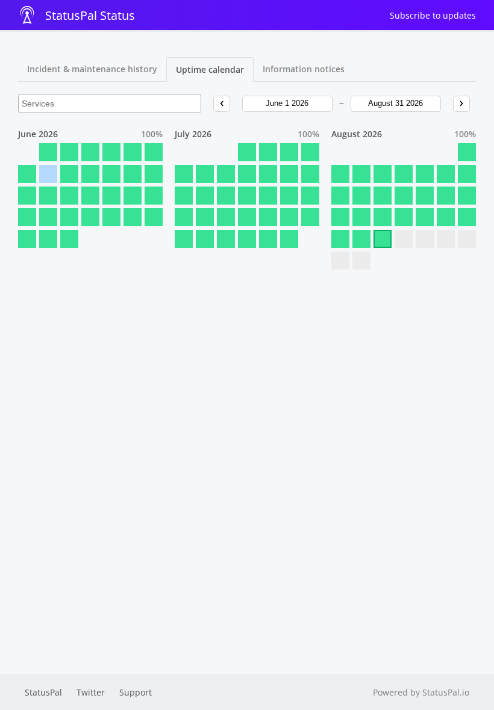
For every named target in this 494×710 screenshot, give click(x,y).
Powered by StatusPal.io (421, 692)
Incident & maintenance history (92, 69)
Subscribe (433, 15)
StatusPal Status (90, 15)
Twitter (91, 692)
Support (135, 692)
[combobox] (109, 103)
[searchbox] (110, 103)
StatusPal (43, 692)
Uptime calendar (210, 69)
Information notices (304, 69)
